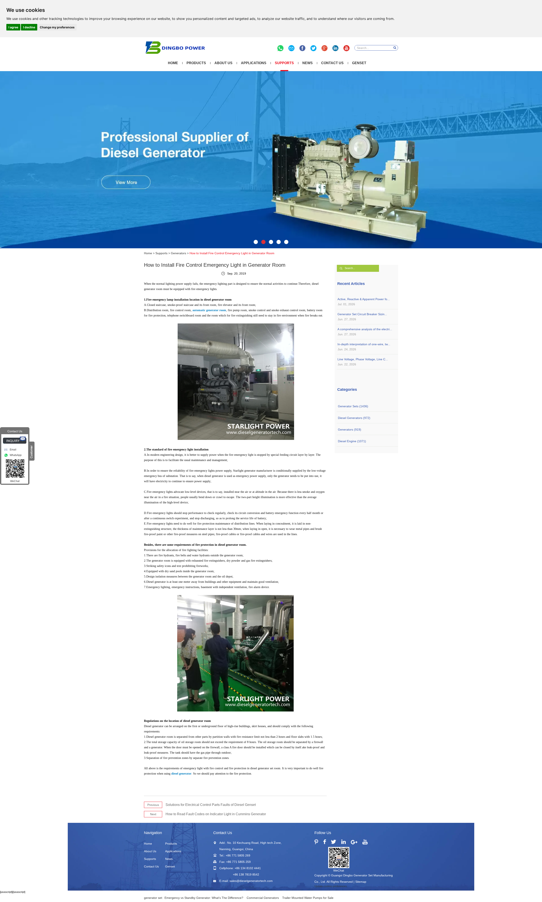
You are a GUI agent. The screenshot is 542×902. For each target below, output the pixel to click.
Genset (359, 63)
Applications (253, 63)
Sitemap (360, 881)
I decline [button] (29, 27)
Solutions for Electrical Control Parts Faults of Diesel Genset (211, 805)
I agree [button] (13, 27)
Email (13, 449)
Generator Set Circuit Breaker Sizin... (362, 314)
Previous (153, 805)
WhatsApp (16, 455)
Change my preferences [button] (57, 27)
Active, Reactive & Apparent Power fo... (363, 299)
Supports (284, 63)
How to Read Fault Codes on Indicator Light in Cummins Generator (216, 814)
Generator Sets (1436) (353, 406)
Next (153, 814)
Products (196, 63)
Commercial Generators (263, 897)
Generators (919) (349, 429)
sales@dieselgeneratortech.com (251, 881)
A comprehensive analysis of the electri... (364, 329)
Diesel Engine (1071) (352, 441)
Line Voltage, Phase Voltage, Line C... (362, 359)
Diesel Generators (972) (354, 418)
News (307, 63)
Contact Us (332, 63)
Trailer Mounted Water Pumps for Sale (307, 897)
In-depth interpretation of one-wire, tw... (363, 344)
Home (173, 63)
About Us (223, 63)
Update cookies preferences (330, 886)
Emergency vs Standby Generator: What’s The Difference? (204, 897)
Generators (178, 253)
